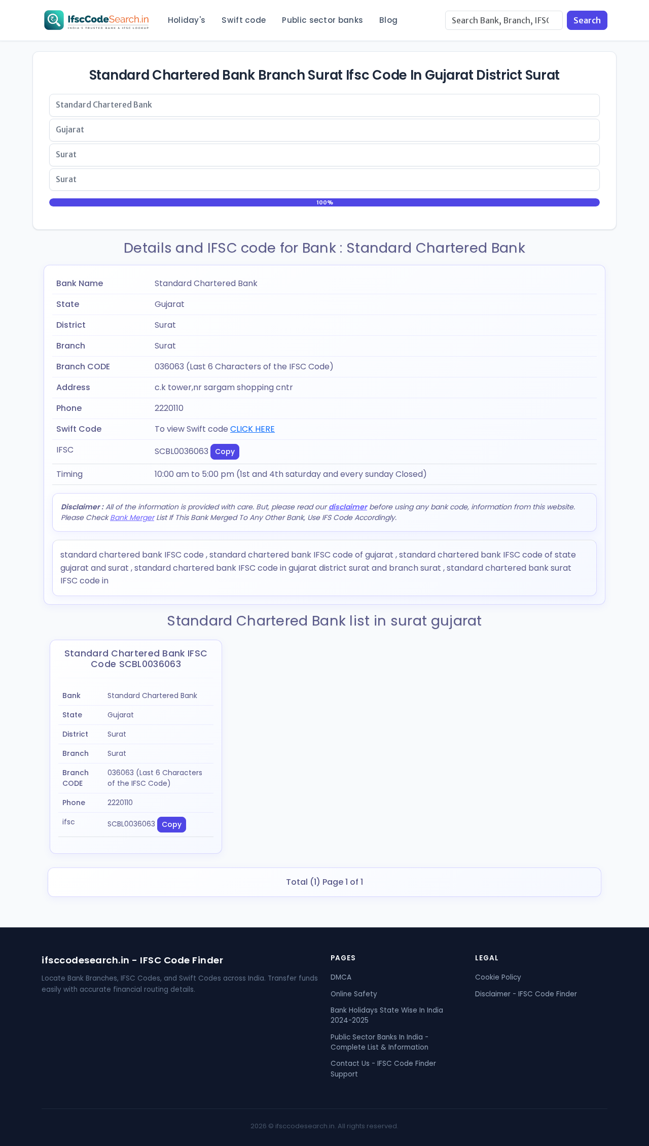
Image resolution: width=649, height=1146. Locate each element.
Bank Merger (132, 517)
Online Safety (354, 994)
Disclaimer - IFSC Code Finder (526, 994)
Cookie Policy (498, 977)
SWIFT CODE (244, 20)
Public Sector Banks (322, 20)
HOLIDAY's (187, 20)
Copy (225, 451)
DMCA (341, 977)
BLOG (388, 20)
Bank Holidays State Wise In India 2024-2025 (387, 1015)
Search (587, 20)
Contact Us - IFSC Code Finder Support (383, 1069)
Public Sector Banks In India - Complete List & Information (379, 1042)
